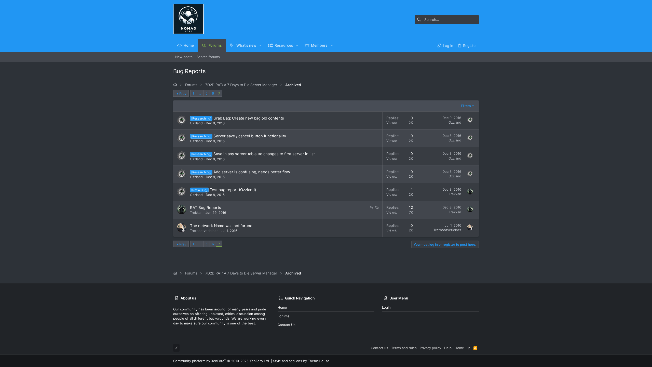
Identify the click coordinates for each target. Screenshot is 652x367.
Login (386, 307)
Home (282, 307)
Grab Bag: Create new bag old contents (248, 118)
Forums (283, 316)
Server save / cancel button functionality (249, 136)
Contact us (286, 325)
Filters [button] (466, 106)
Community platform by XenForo (221, 361)
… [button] (199, 93)
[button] (260, 45)
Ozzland (196, 123)
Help (448, 348)
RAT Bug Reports (205, 207)
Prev (182, 93)
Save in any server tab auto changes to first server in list (264, 153)
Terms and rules (404, 348)
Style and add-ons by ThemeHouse (301, 361)
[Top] (469, 348)
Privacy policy (430, 348)
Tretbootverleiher (204, 231)
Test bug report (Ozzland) (233, 189)
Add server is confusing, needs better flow (251, 171)
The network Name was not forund (221, 225)
